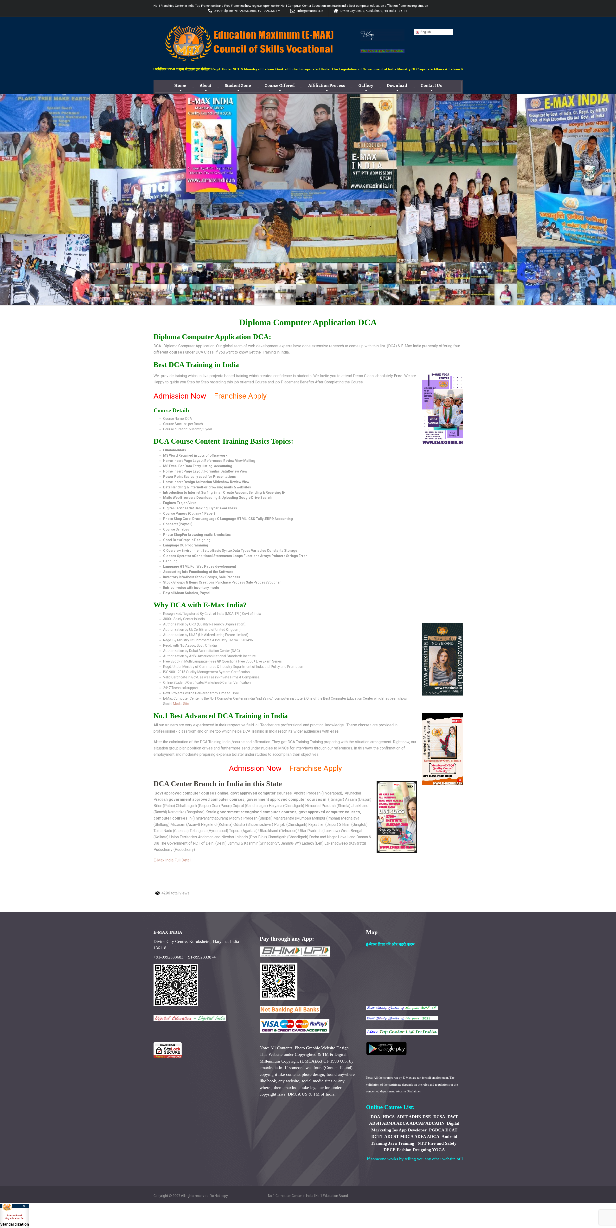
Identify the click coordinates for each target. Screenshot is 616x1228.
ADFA (420, 1136)
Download (397, 85)
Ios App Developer (409, 1130)
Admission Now (180, 396)
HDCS (389, 1116)
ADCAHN (434, 1123)
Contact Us (431, 85)
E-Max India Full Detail (173, 860)
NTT (422, 1143)
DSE (427, 1116)
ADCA (402, 1123)
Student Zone (238, 85)
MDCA (406, 1136)
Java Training (401, 1143)
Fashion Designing (414, 1149)
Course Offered (279, 85)
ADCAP (417, 1123)
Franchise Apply (239, 396)
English (425, 32)
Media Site (181, 704)
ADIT (402, 1116)
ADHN (415, 1116)
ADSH (375, 1123)
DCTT (377, 1136)
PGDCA (436, 1130)
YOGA (438, 1149)
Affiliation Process (326, 85)
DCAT (451, 1130)
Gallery (365, 85)
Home (180, 85)
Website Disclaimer (408, 1091)
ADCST (391, 1136)
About (205, 85)
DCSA (439, 1116)
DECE (390, 1149)
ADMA (388, 1123)
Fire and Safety (442, 1143)
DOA (375, 1116)
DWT (453, 1116)
